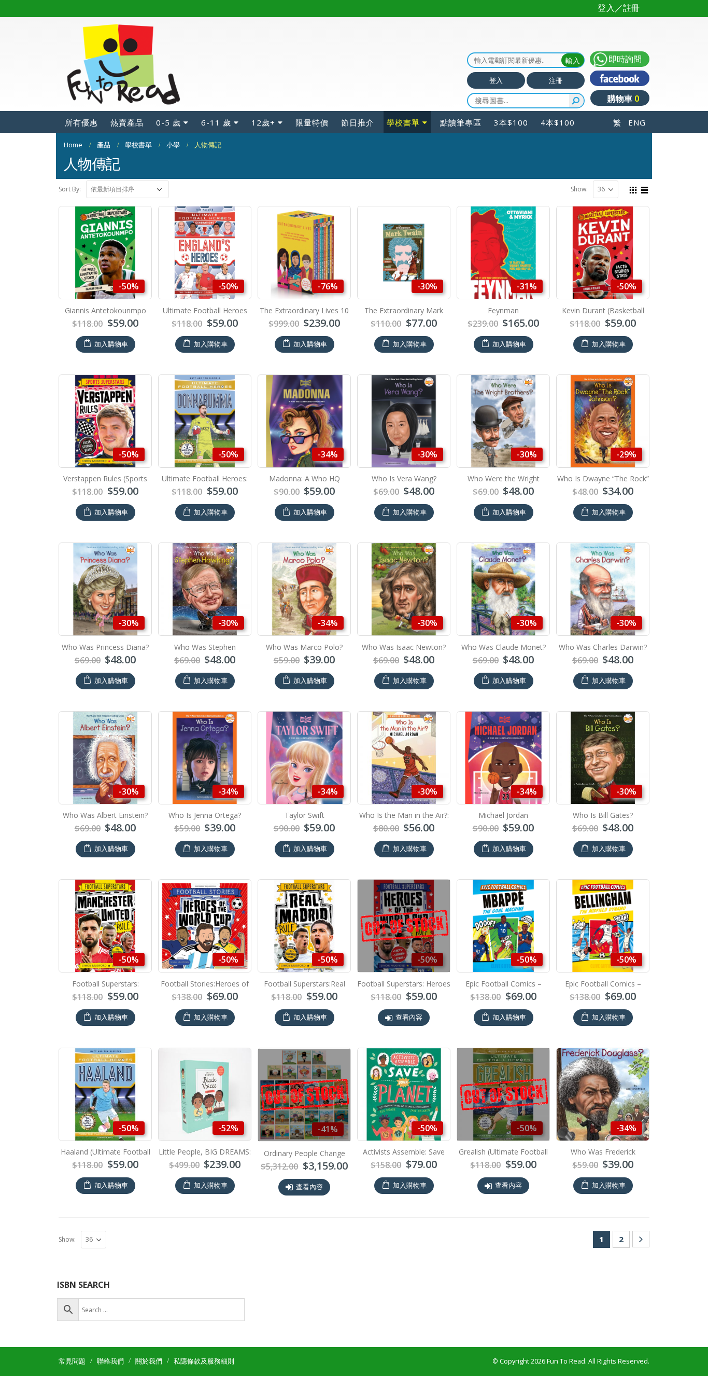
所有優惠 (81, 122)
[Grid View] (633, 188)
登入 (496, 80)
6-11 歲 (216, 122)
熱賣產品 (127, 122)
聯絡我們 (110, 1361)
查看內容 (408, 1017)
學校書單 (403, 122)
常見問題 (72, 1361)
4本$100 (558, 122)
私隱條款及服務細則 (204, 1361)
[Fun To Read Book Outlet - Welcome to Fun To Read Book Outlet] (123, 64)
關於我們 (148, 1361)
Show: (579, 189)
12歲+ (263, 122)
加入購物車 (111, 344)
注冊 (555, 80)
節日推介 (357, 122)
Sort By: (70, 189)
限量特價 (312, 122)
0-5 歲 (168, 122)
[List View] (644, 188)
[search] (576, 100)
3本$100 (511, 122)
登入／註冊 (619, 7)
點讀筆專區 (461, 122)
